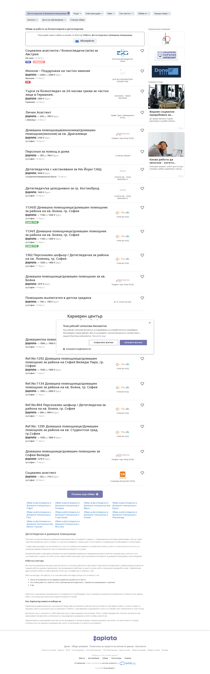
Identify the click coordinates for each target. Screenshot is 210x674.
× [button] (150, 323)
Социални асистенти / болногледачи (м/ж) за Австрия (61, 52)
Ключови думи (93, 13)
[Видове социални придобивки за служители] (166, 107)
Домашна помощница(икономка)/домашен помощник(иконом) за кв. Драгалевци (60, 132)
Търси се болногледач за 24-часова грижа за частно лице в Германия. (67, 93)
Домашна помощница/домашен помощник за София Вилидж (62, 453)
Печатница (116, 658)
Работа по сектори (49, 650)
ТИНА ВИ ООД (122, 217)
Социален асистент (40, 472)
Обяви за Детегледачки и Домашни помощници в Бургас (124, 505)
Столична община (122, 155)
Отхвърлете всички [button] (103, 342)
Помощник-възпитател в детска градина (58, 297)
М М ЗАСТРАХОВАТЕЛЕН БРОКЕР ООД (122, 80)
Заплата (31, 19)
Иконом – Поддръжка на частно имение (57, 71)
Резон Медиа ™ (109, 668)
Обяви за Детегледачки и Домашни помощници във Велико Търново (40, 524)
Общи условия (80, 646)
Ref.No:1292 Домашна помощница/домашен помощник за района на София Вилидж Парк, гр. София (64, 362)
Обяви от (142, 13)
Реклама (165, 650)
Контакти (140, 646)
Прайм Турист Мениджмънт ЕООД (122, 116)
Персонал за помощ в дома (47, 151)
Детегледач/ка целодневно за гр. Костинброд (62, 188)
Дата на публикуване (52, 19)
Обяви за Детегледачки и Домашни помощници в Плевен (96, 515)
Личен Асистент (38, 112)
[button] (77, 349)
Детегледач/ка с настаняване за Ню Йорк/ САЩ (63, 169)
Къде (76, 13)
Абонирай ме (87, 40)
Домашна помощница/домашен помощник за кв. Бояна (65, 278)
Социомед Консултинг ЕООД (122, 481)
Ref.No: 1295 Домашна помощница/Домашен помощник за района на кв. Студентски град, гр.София (61, 430)
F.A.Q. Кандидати (78, 650)
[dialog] (105, 337)
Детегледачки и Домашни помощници (46, 13)
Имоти (82, 658)
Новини (128, 658)
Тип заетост (125, 13)
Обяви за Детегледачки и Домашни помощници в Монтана (67, 524)
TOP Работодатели (110, 650)
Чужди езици (160, 13)
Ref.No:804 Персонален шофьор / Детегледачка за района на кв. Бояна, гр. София (65, 407)
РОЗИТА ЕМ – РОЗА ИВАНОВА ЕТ (122, 178)
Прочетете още (98, 336)
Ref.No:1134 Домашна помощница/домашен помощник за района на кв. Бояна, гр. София (61, 385)
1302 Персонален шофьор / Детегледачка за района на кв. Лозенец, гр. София (67, 257)
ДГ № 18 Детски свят (123, 302)
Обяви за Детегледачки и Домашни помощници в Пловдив (67, 505)
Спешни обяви (77, 19)
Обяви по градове (139, 650)
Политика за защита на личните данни (111, 646)
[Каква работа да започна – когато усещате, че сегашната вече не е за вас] (166, 154)
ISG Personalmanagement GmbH (122, 60)
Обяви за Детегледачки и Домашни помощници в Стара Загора (67, 515)
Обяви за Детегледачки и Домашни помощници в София (39, 505)
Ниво (109, 13)
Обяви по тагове (153, 650)
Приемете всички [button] (133, 342)
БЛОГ (68, 650)
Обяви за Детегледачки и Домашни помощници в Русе (39, 515)
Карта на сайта (124, 650)
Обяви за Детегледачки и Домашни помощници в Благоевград (124, 515)
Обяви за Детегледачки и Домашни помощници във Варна (97, 505)
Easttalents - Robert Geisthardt (123, 97)
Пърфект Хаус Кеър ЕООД (123, 138)
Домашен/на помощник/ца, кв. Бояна (55, 339)
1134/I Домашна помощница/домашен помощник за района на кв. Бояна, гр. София (65, 233)
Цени (67, 646)
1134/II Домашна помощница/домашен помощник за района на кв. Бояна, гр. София (66, 209)
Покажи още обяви (83, 494)
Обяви (105, 658)
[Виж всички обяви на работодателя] (122, 56)
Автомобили (93, 658)
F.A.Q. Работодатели (93, 650)
